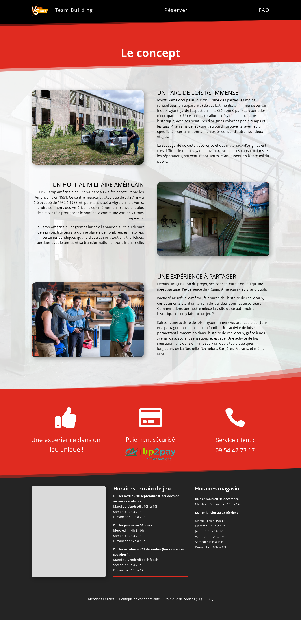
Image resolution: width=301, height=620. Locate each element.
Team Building (74, 10)
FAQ (264, 10)
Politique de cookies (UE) (183, 598)
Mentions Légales (101, 598)
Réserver (176, 10)
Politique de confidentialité (139, 598)
